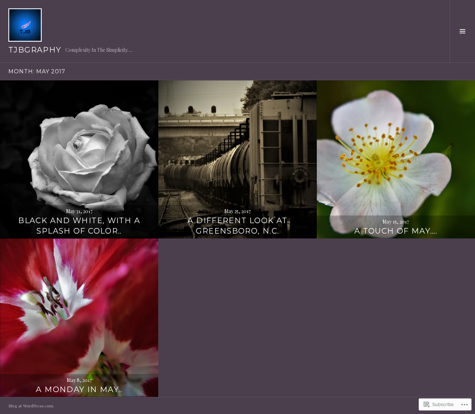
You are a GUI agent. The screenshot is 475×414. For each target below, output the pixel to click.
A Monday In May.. (79, 389)
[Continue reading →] (79, 159)
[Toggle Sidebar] (462, 31)
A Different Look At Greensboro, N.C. (237, 226)
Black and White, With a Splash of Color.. (79, 226)
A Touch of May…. (395, 231)
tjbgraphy (34, 50)
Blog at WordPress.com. (31, 405)
